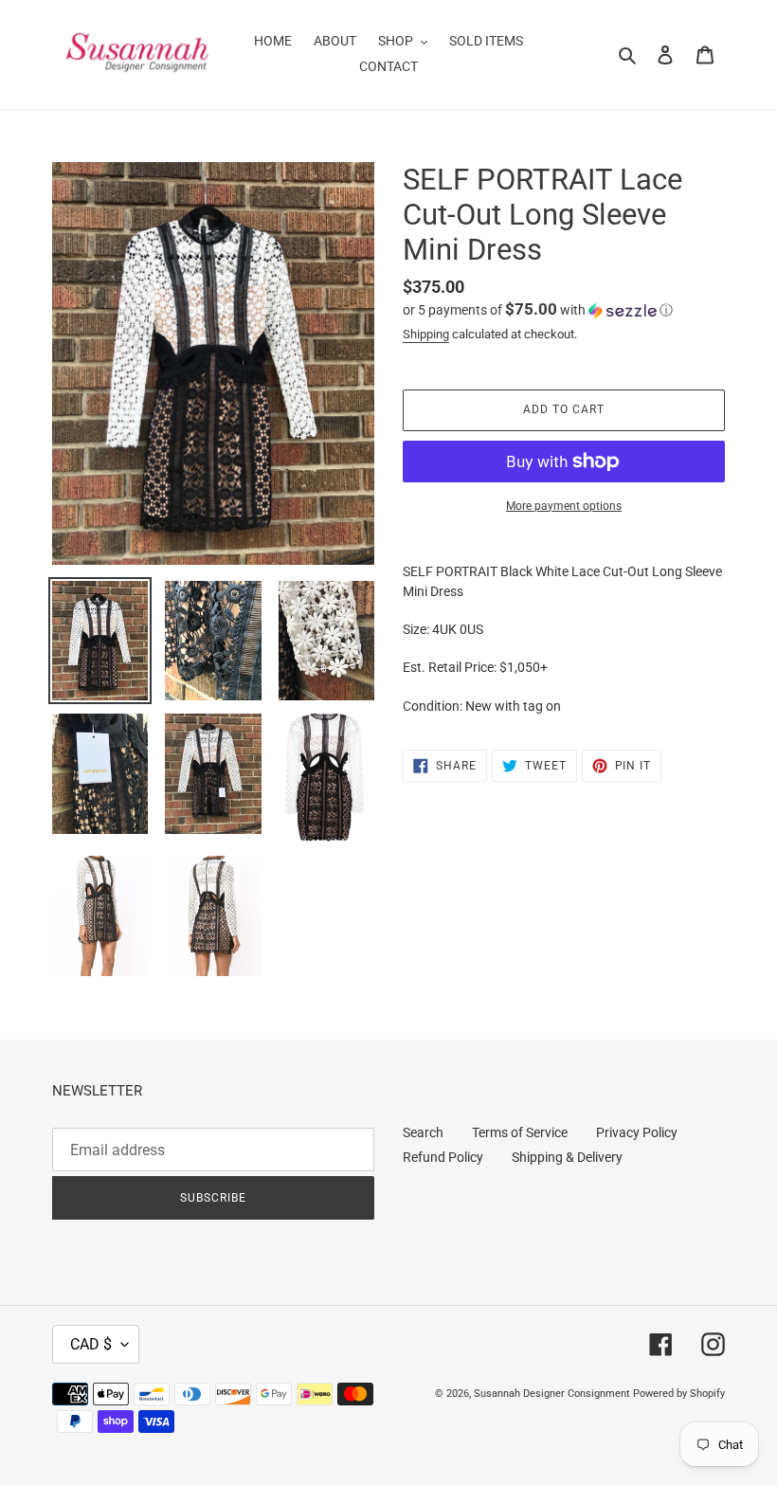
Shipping (426, 334)
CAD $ (91, 1344)
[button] (538, 309)
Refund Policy (443, 1157)
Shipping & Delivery (567, 1157)
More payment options (564, 506)
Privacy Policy (637, 1132)
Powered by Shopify (679, 1393)
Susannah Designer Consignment (552, 1393)
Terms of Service (520, 1132)
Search (423, 1132)
